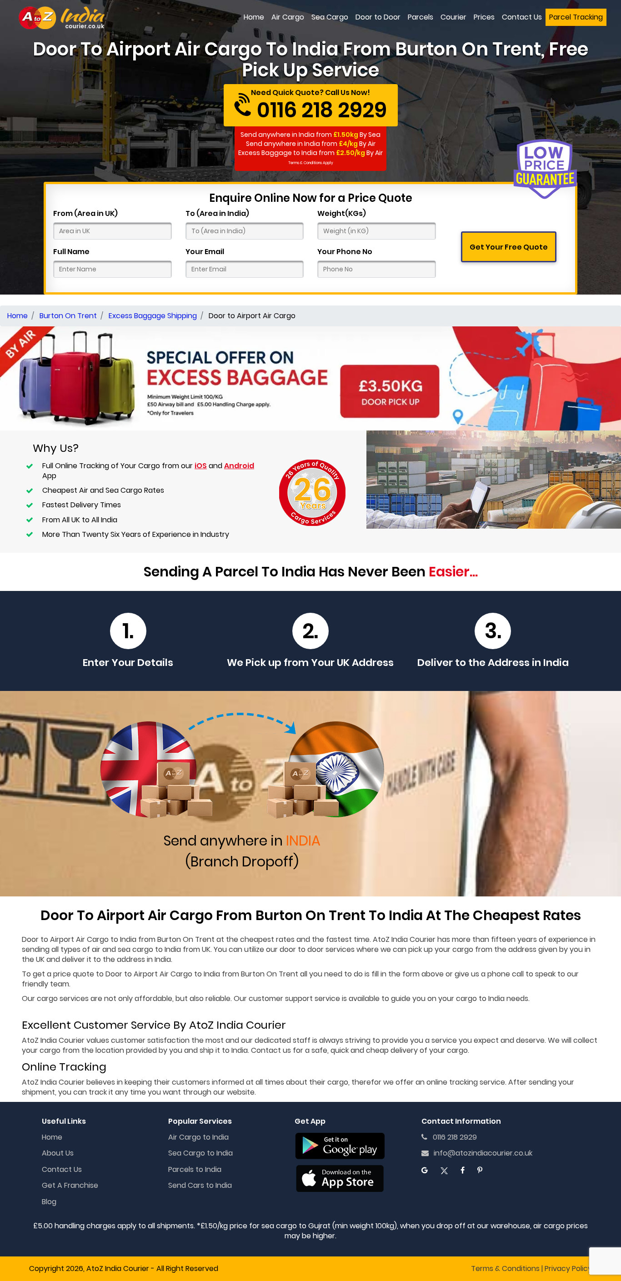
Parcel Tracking (576, 17)
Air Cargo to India (198, 1137)
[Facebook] (463, 1170)
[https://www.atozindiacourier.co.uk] (62, 17)
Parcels (420, 17)
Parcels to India (194, 1169)
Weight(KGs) (341, 214)
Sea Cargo (329, 17)
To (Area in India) (217, 214)
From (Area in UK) (85, 214)
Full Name (71, 252)
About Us (58, 1153)
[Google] (424, 1170)
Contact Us (522, 17)
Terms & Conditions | (507, 1268)
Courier (453, 17)
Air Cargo (287, 17)
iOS (201, 465)
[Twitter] (444, 1170)
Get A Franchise (70, 1185)
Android (239, 465)
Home (254, 17)
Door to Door (378, 17)
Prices (484, 17)
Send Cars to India (200, 1185)
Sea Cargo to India (200, 1153)
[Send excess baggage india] (310, 377)
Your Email (204, 252)
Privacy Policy (568, 1268)
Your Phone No (344, 252)
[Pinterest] (479, 1170)
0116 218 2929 (452, 1137)
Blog (49, 1201)
